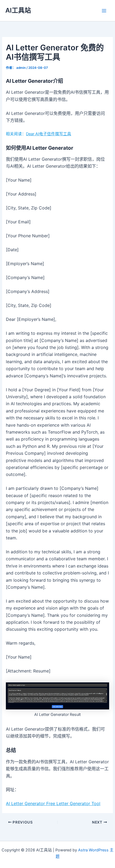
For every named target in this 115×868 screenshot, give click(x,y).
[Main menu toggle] (104, 10)
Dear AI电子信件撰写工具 (48, 133)
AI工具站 (18, 10)
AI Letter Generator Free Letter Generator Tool (53, 803)
